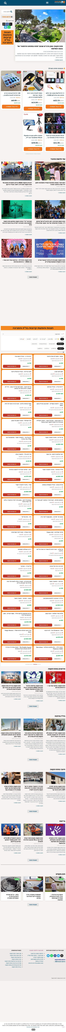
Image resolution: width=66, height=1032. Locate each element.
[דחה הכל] (63, 1027)
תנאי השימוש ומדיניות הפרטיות (33, 1027)
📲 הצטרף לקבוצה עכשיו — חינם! (33, 526)
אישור (33, 1029)
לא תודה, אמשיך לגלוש (33, 530)
